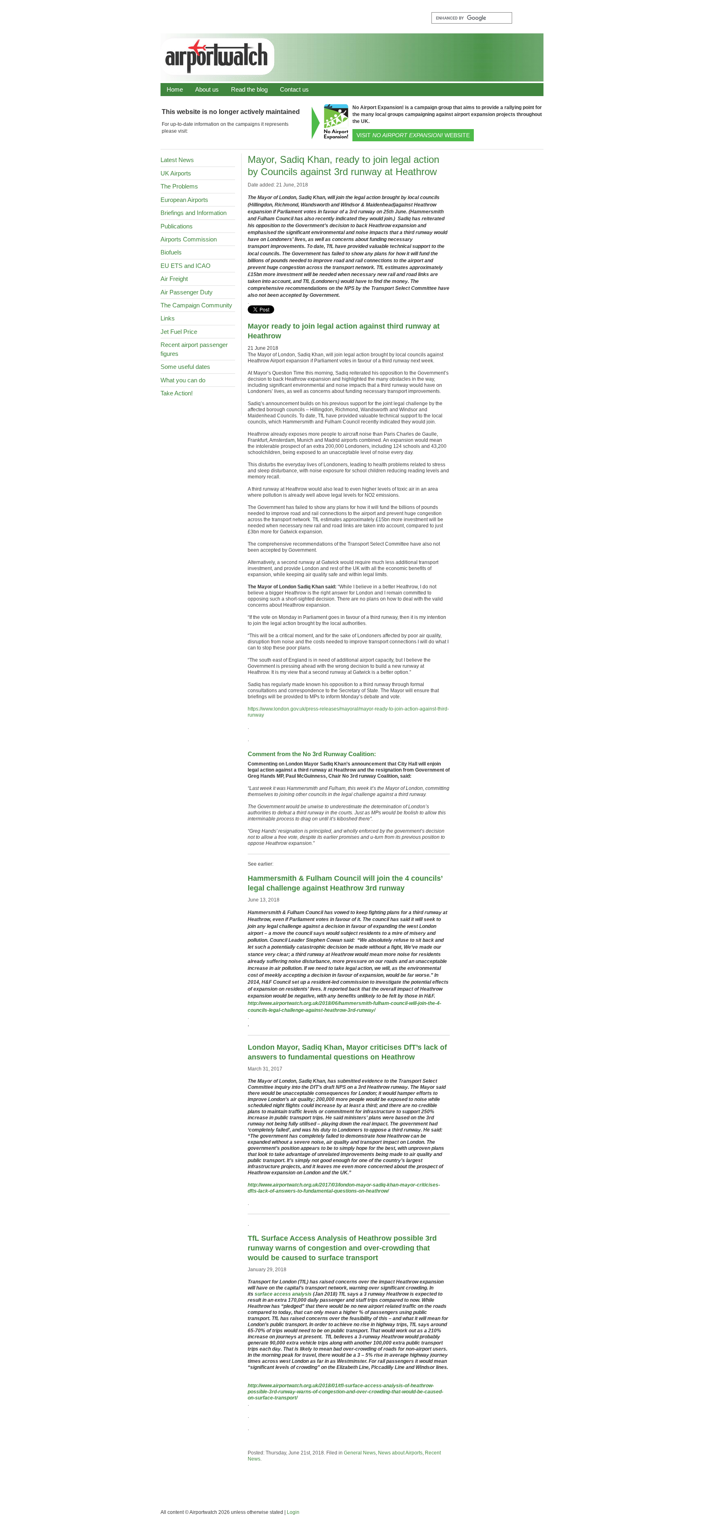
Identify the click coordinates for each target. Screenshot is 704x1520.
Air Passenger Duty (187, 292)
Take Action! (177, 393)
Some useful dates (185, 366)
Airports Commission (189, 239)
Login (293, 1512)
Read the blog (249, 89)
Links (168, 318)
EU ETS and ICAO (186, 265)
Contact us (294, 89)
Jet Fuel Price (179, 331)
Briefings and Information (194, 212)
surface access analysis (283, 1294)
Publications (177, 226)
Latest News (177, 159)
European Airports (184, 199)
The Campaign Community (196, 305)
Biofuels (171, 252)
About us (207, 89)
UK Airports (176, 173)
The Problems (179, 186)
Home (175, 89)
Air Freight (174, 278)
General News (360, 1453)
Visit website (413, 135)
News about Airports (400, 1453)
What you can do (183, 380)
